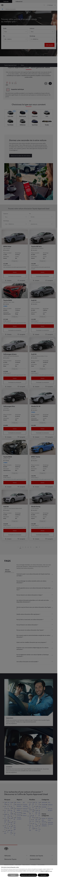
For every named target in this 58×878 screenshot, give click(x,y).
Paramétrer (13, 875)
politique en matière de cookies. (46, 871)
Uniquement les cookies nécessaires (28, 875)
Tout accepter (43, 875)
